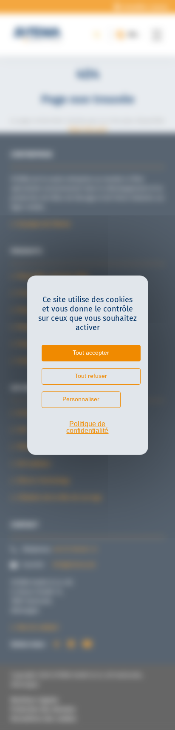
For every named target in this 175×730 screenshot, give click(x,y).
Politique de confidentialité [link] (87, 427)
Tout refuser (91, 375)
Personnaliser (80, 399)
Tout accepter (91, 352)
